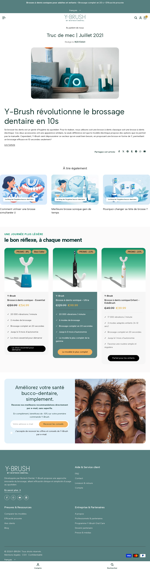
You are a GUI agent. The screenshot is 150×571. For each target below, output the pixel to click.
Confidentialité (35, 555)
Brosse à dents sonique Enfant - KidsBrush (121, 301)
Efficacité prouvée (13, 518)
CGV (24, 555)
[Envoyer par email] (145, 151)
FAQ (77, 473)
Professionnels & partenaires (89, 518)
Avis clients (9, 523)
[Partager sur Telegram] (136, 151)
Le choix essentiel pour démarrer (23, 348)
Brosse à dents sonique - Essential (26, 300)
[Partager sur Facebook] (119, 151)
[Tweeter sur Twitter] (123, 151)
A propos (79, 514)
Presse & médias (83, 532)
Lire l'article (9, 145)
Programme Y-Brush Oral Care (90, 523)
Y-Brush (11, 296)
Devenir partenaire (84, 528)
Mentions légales (12, 555)
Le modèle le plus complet (75, 352)
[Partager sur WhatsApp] (140, 151)
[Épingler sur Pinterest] (128, 151)
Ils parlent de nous (75, 28)
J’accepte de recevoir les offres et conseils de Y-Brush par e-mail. (41, 433)
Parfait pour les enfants (123, 358)
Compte (79, 488)
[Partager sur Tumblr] (132, 151)
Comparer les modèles (15, 514)
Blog (6, 528)
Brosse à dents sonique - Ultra (72, 300)
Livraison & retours (84, 483)
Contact (79, 478)
